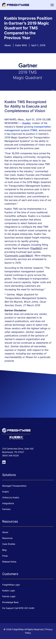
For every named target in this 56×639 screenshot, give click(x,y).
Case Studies (8, 544)
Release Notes (9, 561)
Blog (4, 550)
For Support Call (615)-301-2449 (18, 608)
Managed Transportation (14, 485)
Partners (6, 509)
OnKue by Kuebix (10, 497)
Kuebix (5, 491)
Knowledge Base (10, 602)
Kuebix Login (8, 590)
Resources (7, 538)
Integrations (8, 503)
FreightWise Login (11, 584)
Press (5, 555)
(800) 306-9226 (10, 455)
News (7, 45)
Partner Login (8, 596)
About (5, 532)
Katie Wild (21, 45)
